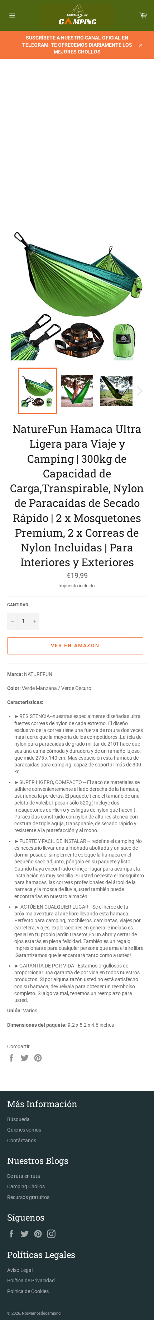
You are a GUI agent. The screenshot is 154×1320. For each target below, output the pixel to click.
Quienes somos (24, 1130)
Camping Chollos (26, 1186)
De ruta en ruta (23, 1176)
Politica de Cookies (28, 1291)
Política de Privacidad (31, 1280)
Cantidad (17, 604)
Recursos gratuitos (28, 1197)
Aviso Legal (20, 1270)
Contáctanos (21, 1140)
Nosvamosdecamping (41, 1313)
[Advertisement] (77, 147)
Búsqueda (18, 1119)
